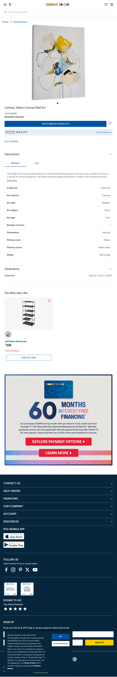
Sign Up (99, 642)
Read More (12, 181)
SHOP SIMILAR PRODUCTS (55, 124)
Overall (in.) (10, 276)
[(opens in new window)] (6, 570)
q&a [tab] (36, 163)
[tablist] (26, 163)
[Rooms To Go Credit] (58, 411)
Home (5, 22)
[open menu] (5, 4)
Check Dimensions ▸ (103, 132)
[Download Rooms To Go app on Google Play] (13, 545)
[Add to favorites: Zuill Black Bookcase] (49, 301)
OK (60, 637)
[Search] (4, 12)
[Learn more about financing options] (58, 457)
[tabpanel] (58, 214)
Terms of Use (29, 663)
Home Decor (20, 22)
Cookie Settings (61, 644)
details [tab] (15, 163)
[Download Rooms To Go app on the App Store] (13, 536)
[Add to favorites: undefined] (110, 123)
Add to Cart (29, 358)
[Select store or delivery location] (10, 4)
